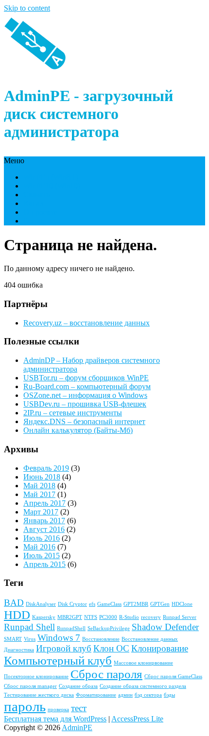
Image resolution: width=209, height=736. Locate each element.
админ (125, 695)
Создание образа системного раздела (143, 686)
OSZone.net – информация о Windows (85, 395)
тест (79, 708)
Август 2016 (44, 529)
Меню (14, 160)
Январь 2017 (44, 520)
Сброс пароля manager (30, 686)
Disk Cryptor (72, 604)
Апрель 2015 (44, 564)
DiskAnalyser (41, 604)
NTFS (90, 617)
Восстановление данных (150, 639)
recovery (151, 617)
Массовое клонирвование (143, 663)
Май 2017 (39, 494)
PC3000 (108, 617)
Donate (34, 221)
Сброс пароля (106, 674)
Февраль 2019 (46, 468)
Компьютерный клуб (58, 660)
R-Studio (129, 617)
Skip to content (27, 8)
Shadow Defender (165, 627)
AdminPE (77, 727)
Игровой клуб (63, 648)
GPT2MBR (135, 604)
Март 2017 (40, 512)
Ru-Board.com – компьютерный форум (87, 386)
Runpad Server (179, 617)
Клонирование (159, 648)
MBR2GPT (69, 617)
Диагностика (19, 649)
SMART (13, 639)
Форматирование (96, 695)
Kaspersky (43, 617)
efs (92, 604)
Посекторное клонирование (36, 676)
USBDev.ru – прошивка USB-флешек (84, 404)
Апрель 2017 (44, 503)
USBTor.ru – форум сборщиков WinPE (86, 378)
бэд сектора (148, 695)
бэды (169, 695)
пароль (25, 706)
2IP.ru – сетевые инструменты (72, 413)
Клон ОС (111, 648)
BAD (14, 603)
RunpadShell (71, 628)
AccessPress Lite (137, 719)
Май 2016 (39, 547)
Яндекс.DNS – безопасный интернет (84, 421)
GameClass (109, 604)
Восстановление (101, 639)
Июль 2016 (41, 538)
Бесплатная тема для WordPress (55, 719)
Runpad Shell (29, 627)
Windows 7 (58, 638)
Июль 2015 (41, 555)
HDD (17, 614)
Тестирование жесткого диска (39, 695)
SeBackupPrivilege (108, 628)
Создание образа (78, 686)
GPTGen (160, 604)
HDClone (182, 604)
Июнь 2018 (41, 477)
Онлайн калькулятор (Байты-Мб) (78, 430)
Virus (29, 639)
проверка (58, 709)
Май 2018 (39, 485)
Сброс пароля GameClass (173, 676)
